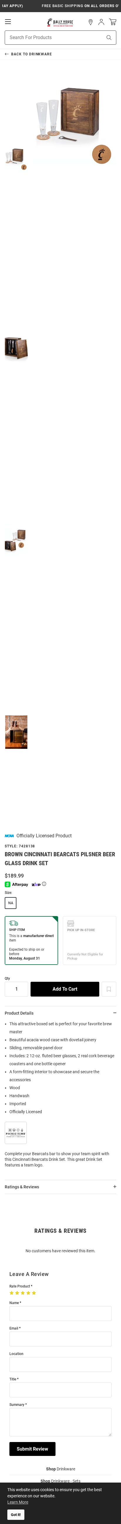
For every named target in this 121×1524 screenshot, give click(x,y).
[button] (91, 22)
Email (13, 1328)
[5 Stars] (34, 1293)
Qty (7, 979)
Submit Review (32, 1449)
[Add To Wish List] (109, 989)
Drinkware (60, 1469)
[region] (60, 1096)
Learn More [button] (17, 1502)
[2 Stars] (18, 1293)
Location (16, 1354)
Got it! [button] (16, 1514)
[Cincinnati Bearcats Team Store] (60, 22)
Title (12, 1379)
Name (14, 1303)
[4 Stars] (29, 1293)
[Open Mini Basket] (112, 22)
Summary (16, 1405)
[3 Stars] (23, 1293)
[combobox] (46, 37)
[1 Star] (12, 1293)
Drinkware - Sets (60, 1481)
